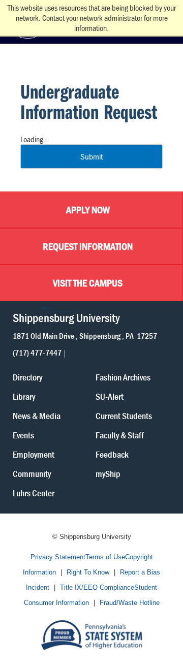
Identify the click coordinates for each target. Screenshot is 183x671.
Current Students (124, 415)
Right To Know (88, 572)
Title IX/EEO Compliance (97, 587)
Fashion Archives (123, 376)
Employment (33, 454)
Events (23, 434)
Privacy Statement (57, 557)
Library (24, 396)
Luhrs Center (33, 492)
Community (32, 473)
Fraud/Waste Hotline (130, 602)
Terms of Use (105, 557)
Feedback (112, 454)
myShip (108, 473)
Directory (27, 376)
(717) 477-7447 (37, 352)
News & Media (36, 415)
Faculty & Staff (120, 434)
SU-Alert (110, 396)
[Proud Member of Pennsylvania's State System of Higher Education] (91, 634)
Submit (91, 156)
